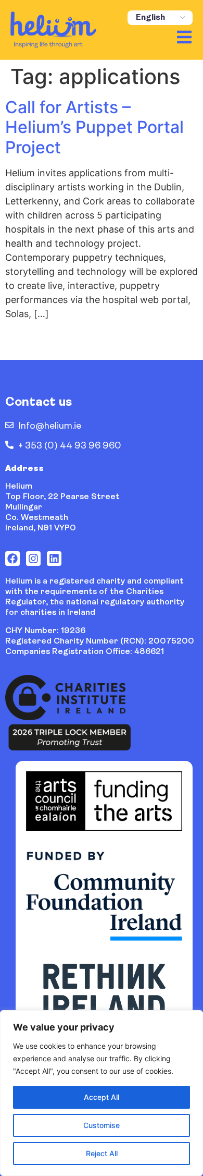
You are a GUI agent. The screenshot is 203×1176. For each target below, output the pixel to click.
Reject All (102, 1153)
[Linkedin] (54, 558)
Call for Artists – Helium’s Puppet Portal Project (94, 127)
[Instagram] (33, 558)
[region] (101, 1093)
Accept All (101, 1097)
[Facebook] (12, 558)
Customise (101, 1125)
